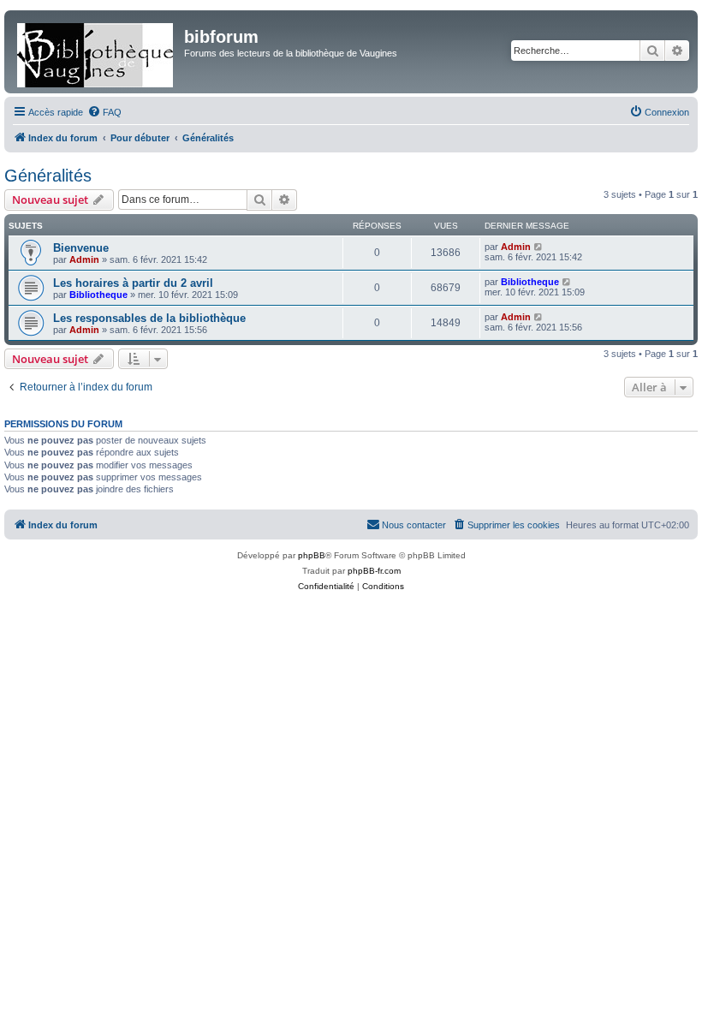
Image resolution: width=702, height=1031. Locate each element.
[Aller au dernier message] (538, 246)
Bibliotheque (98, 294)
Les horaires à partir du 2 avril (133, 283)
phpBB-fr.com (374, 570)
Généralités (48, 175)
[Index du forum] (96, 52)
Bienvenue (81, 247)
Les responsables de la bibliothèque (149, 318)
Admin (84, 259)
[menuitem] (104, 112)
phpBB (311, 555)
